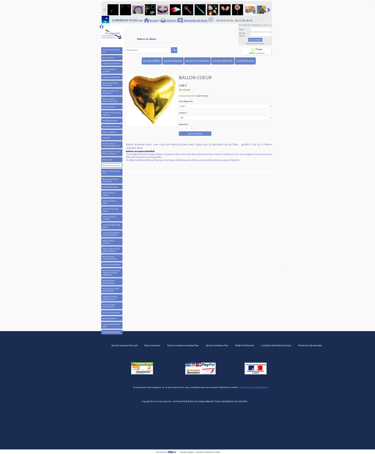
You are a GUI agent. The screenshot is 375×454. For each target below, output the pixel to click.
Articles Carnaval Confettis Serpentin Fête (111, 145)
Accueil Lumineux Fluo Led (111, 51)
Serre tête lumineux (110, 121)
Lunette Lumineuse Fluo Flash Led (112, 113)
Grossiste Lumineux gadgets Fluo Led (110, 297)
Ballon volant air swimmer (109, 242)
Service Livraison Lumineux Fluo (109, 306)
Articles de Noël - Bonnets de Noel (109, 281)
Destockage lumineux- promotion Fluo (111, 290)
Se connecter (255, 40)
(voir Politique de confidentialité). (253, 387)
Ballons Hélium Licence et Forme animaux (111, 152)
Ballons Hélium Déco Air (111, 165)
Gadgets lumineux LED (111, 77)
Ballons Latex (107, 160)
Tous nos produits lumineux (109, 70)
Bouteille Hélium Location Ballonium (110, 258)
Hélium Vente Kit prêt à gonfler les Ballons (111, 250)
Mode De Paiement (109, 318)
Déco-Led (106, 138)
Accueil (153, 20)
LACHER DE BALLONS (245, 61)
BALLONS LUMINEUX (151, 61)
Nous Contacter (108, 57)
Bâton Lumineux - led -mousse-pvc (111, 92)
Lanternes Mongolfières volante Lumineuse (111, 234)
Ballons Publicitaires (110, 187)
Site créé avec (162, 452)
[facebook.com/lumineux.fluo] (102, 27)
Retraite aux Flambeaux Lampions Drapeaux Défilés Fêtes (111, 272)
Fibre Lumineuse (109, 107)
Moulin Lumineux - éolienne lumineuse (110, 100)
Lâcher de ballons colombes (109, 218)
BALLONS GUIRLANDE (173, 61)
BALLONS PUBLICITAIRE (222, 61)
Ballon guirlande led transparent (110, 180)
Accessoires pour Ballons (112, 265)
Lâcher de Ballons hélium (109, 202)
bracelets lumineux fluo (111, 126)
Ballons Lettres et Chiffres (109, 194)
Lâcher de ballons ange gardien (111, 226)
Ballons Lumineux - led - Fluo (111, 172)
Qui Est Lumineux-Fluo (111, 312)
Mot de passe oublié (255, 43)
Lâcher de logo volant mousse (111, 210)
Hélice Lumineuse (109, 132)
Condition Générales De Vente (111, 325)
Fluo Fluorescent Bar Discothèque (110, 84)
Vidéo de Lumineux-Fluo (112, 63)
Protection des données (111, 332)
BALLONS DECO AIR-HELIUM (197, 61)
